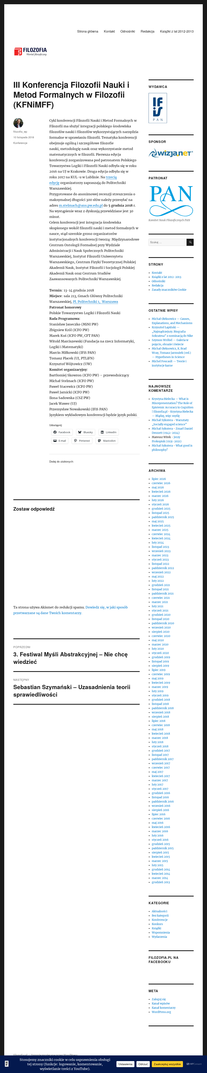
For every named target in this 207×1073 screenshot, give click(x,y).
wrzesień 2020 (161, 627)
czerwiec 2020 (161, 636)
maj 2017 (157, 772)
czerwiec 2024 (161, 534)
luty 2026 (158, 500)
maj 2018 (157, 729)
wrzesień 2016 (161, 806)
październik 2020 (163, 623)
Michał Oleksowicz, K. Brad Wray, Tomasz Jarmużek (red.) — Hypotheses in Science (171, 353)
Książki (156, 928)
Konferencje (20, 143)
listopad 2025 (160, 513)
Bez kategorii (160, 915)
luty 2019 (158, 691)
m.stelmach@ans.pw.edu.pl (81, 205)
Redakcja (147, 31)
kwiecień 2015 (161, 857)
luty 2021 (157, 606)
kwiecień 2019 (161, 682)
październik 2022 (163, 568)
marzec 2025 (160, 530)
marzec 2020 (160, 644)
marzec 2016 (160, 831)
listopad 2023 (160, 547)
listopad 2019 (160, 661)
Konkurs (157, 924)
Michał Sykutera (162, 420)
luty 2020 (158, 649)
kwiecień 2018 (161, 733)
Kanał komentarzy (163, 1008)
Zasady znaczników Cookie (169, 289)
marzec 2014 (160, 878)
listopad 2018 (160, 704)
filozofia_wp (20, 131)
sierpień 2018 (160, 716)
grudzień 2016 (161, 793)
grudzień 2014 (161, 869)
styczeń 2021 (160, 610)
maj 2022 (158, 576)
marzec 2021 (160, 602)
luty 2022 (158, 581)
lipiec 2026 (159, 479)
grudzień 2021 (161, 585)
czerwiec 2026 (161, 483)
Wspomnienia (161, 932)
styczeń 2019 (160, 695)
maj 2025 (158, 521)
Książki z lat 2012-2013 (177, 31)
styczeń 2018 (160, 746)
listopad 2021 (160, 589)
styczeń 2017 (160, 789)
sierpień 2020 (160, 632)
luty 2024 (158, 542)
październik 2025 (163, 517)
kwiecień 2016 (161, 827)
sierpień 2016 (160, 810)
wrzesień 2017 (161, 763)
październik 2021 (163, 593)
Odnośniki (127, 31)
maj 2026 (158, 487)
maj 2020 (158, 640)
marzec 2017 (160, 780)
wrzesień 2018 (161, 712)
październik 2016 (163, 801)
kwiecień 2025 (161, 525)
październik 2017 (163, 759)
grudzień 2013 (161, 882)
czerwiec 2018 (161, 725)
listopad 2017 (160, 755)
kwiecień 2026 (161, 491)
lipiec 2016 (159, 814)
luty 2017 (157, 784)
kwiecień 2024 (161, 538)
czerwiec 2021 (161, 598)
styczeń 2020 (160, 653)
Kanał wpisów (161, 1003)
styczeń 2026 (160, 504)
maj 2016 (158, 823)
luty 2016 (158, 835)
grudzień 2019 (161, 657)
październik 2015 (163, 848)
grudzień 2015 (161, 844)
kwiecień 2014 (161, 874)
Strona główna (87, 31)
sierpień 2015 (160, 852)
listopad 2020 (160, 619)
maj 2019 (158, 678)
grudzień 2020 (161, 615)
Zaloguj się (159, 999)
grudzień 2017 (161, 750)
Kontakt (109, 31)
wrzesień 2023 (161, 551)
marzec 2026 (160, 496)
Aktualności (159, 911)
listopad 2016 (160, 797)
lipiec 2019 (159, 670)
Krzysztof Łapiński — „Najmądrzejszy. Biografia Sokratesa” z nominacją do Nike (172, 332)
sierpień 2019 (160, 665)
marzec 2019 (160, 687)
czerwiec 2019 (161, 674)
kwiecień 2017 (161, 776)
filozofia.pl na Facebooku (163, 959)
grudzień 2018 (161, 699)
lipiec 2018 (158, 721)
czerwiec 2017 (161, 767)
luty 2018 (157, 742)
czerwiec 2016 (161, 818)
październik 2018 (163, 708)
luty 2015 (157, 865)
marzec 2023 (160, 555)
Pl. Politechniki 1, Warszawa (95, 302)
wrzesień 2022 (161, 572)
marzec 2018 (160, 738)
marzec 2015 (160, 861)
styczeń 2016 (160, 840)
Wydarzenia (159, 937)
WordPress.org (161, 1012)
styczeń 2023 (160, 559)
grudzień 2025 (161, 508)
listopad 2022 (160, 564)
